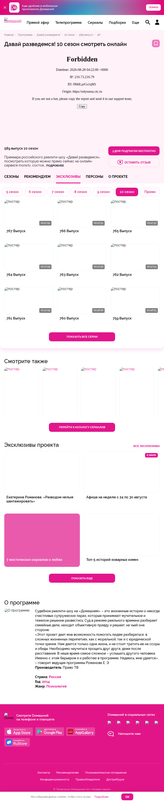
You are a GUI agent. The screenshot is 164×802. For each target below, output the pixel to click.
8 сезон (80, 192)
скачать (153, 7)
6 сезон (35, 192)
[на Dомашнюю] (12, 21)
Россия (55, 677)
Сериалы (95, 23)
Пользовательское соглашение (106, 772)
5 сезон (12, 192)
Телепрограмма (68, 23)
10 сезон (31, 148)
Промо (150, 192)
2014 (46, 682)
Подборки (117, 23)
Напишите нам (129, 734)
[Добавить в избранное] (156, 43)
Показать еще (82, 578)
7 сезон (58, 192)
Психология (56, 686)
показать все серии (82, 336)
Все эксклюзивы (146, 446)
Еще (135, 23)
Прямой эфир (38, 23)
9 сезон (103, 192)
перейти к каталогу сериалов (82, 427)
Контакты (44, 772)
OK (127, 797)
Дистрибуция (115, 779)
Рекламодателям (67, 772)
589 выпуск (13, 148)
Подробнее (101, 797)
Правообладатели (88, 779)
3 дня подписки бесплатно (134, 151)
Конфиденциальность (54, 779)
